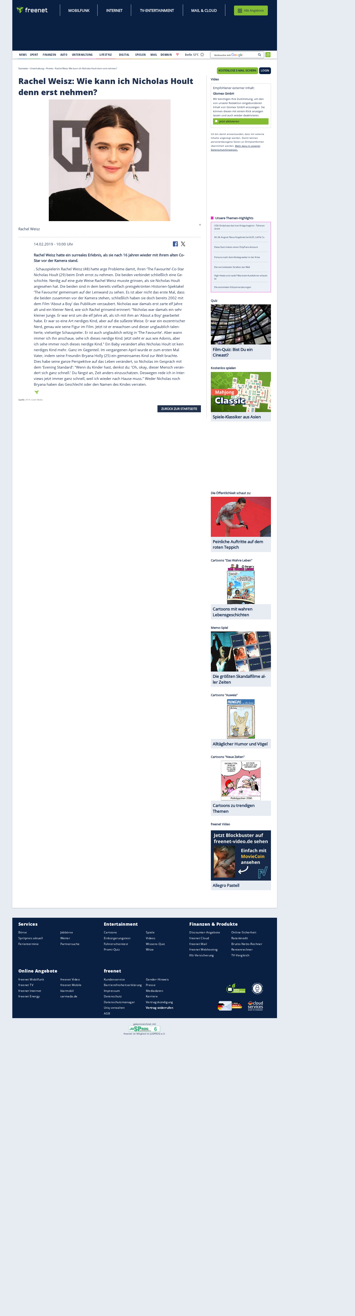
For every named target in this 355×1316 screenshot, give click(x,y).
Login (265, 70)
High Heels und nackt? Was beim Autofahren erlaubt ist (240, 277)
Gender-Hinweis (157, 979)
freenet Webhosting (203, 949)
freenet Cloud (199, 938)
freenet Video (70, 979)
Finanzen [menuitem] (49, 54)
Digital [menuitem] (124, 54)
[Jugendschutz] (144, 1028)
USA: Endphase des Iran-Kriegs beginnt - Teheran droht (239, 227)
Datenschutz (113, 996)
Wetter (65, 938)
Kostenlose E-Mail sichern (237, 70)
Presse (151, 985)
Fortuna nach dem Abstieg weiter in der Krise (237, 257)
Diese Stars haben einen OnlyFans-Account (236, 247)
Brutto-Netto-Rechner (246, 944)
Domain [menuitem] (166, 54)
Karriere (152, 996)
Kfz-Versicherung (201, 955)
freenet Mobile (71, 985)
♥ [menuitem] (177, 54)
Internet (114, 10)
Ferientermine (28, 944)
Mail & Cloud (204, 10)
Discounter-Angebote (204, 932)
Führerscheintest (116, 944)
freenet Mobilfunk (31, 979)
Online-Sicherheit (243, 932)
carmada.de (69, 996)
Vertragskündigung (159, 1002)
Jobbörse (66, 932)
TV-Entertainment (157, 10)
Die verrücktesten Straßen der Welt (232, 267)
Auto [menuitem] (64, 54)
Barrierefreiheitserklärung (123, 985)
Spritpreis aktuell (30, 938)
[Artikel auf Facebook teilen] (176, 243)
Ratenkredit (239, 938)
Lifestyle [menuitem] (105, 54)
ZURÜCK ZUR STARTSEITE (179, 408)
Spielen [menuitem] (140, 54)
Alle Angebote (254, 10)
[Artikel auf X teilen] (183, 243)
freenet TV (25, 985)
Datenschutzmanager (119, 1002)
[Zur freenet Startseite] (32, 10)
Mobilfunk (78, 10)
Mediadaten (154, 991)
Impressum (112, 991)
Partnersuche (70, 944)
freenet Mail (198, 944)
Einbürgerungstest (117, 938)
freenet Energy (29, 996)
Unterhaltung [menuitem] (82, 54)
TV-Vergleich (240, 955)
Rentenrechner (242, 949)
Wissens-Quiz (155, 944)
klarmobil (67, 991)
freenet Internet (29, 991)
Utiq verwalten (114, 1007)
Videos (151, 938)
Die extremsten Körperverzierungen (232, 287)
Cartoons (110, 932)
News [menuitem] (23, 54)
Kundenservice (114, 979)
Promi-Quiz (112, 949)
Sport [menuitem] (34, 54)
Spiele (150, 932)
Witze (150, 949)
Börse (22, 932)
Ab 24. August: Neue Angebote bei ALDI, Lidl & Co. (239, 236)
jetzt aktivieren (229, 121)
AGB (107, 1013)
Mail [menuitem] (153, 54)
